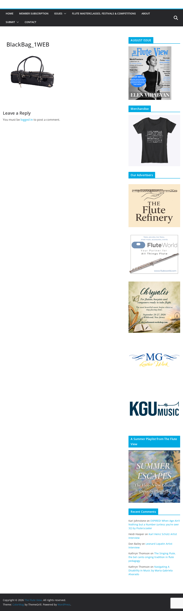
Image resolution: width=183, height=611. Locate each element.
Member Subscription (33, 13)
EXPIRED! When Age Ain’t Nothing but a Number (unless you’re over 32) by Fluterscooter (154, 524)
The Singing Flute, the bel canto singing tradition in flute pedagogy (152, 557)
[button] (64, 13)
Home (9, 13)
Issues (58, 13)
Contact (30, 22)
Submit (10, 22)
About (146, 13)
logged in (27, 120)
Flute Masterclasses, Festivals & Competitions (104, 13)
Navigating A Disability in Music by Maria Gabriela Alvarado (150, 570)
